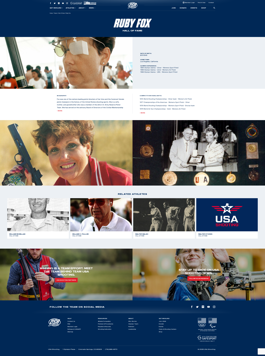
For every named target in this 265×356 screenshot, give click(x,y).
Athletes (70, 8)
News (91, 8)
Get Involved (55, 8)
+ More (59, 110)
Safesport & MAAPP (74, 329)
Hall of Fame (61, 13)
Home (51, 13)
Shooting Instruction (104, 329)
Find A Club (201, 2)
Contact (211, 2)
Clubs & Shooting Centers (167, 329)
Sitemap (70, 331)
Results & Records (104, 326)
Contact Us (71, 321)
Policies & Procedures (105, 324)
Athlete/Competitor (104, 321)
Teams (55, 13)
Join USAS (162, 321)
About (82, 8)
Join (174, 8)
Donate (183, 8)
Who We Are (132, 321)
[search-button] (214, 8)
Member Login (190, 2)
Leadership (132, 329)
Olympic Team (133, 324)
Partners (131, 326)
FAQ (68, 324)
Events (194, 8)
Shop (203, 8)
